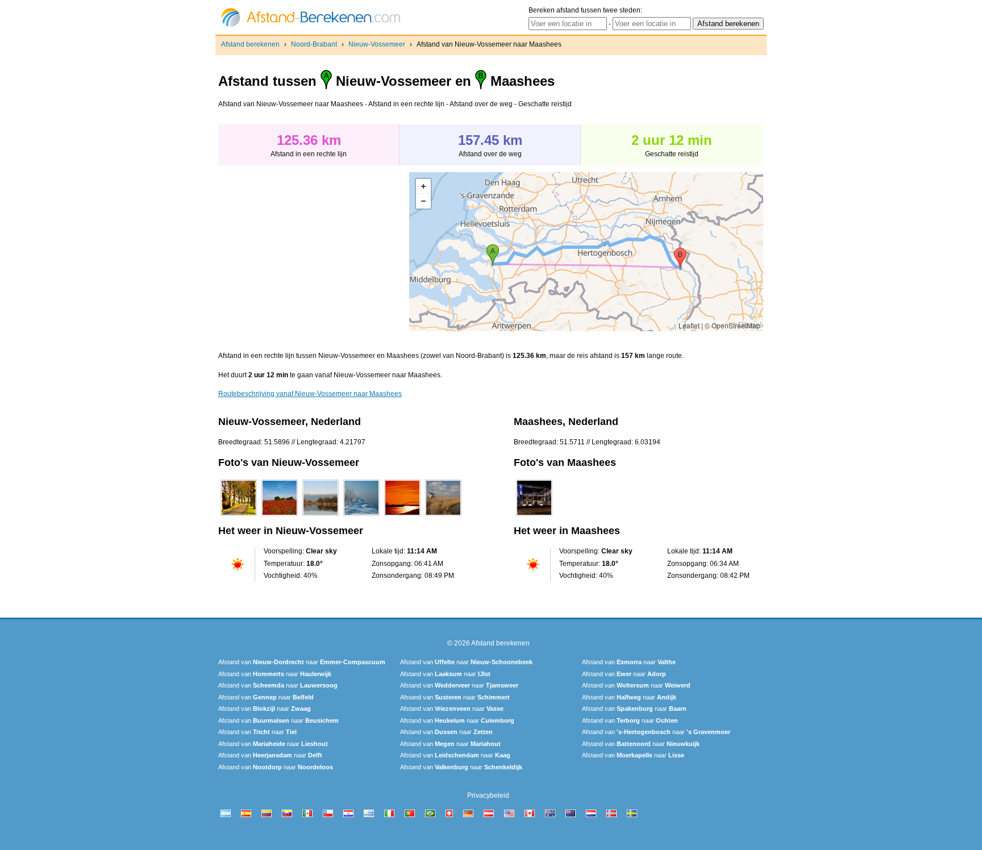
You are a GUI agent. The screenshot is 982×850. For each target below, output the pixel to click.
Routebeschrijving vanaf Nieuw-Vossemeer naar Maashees (310, 394)
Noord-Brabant (314, 44)
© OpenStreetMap (732, 325)
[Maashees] (534, 516)
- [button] (423, 201)
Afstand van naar (301, 662)
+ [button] (423, 186)
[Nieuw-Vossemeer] (238, 516)
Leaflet (689, 325)
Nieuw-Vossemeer (376, 44)
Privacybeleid (488, 795)
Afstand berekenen (250, 44)
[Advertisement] (313, 251)
